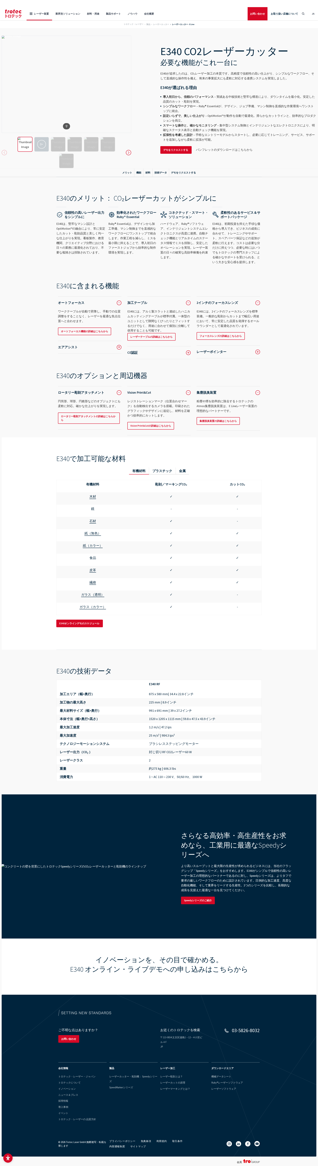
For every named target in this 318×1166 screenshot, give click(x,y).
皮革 (92, 570)
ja (313, 13)
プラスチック (162, 471)
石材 (92, 521)
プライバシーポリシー (122, 1141)
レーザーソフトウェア (223, 1088)
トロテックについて (69, 1082)
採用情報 (63, 1100)
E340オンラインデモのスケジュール (79, 623)
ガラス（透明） (92, 594)
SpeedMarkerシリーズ (121, 1087)
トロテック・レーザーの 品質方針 (77, 1119)
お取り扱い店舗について (284, 13)
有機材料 (139, 471)
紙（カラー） (93, 545)
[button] (8, 1158)
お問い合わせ (257, 13)
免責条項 (146, 1141)
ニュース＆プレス (68, 1094)
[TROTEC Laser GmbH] (13, 13)
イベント (63, 1113)
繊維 (92, 582)
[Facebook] (247, 1143)
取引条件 (177, 1141)
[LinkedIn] (238, 1143)
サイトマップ (138, 1146)
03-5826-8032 (246, 1030)
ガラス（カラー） (93, 607)
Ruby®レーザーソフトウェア (227, 1082)
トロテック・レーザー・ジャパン (77, 1076)
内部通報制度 (117, 1146)
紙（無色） (92, 533)
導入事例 (63, 1107)
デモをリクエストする (176, 149)
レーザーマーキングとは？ (175, 1088)
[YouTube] (257, 1143)
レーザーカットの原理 (172, 1082)
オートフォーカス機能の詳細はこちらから (84, 331)
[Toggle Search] (303, 13)
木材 (92, 496)
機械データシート (221, 1076)
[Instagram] (229, 1143)
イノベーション (67, 1088)
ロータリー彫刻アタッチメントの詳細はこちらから (88, 418)
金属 (182, 471)
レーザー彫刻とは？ (171, 1076)
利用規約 (162, 1141)
